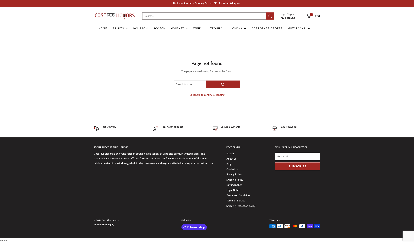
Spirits (118, 28)
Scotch (159, 28)
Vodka (237, 28)
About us (231, 158)
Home (102, 28)
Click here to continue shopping (207, 94)
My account (288, 17)
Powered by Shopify (104, 224)
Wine (197, 28)
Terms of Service (235, 200)
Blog (228, 164)
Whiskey (177, 28)
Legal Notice (233, 190)
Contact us (232, 169)
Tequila (216, 28)
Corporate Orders (267, 28)
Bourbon (140, 28)
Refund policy (234, 184)
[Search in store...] (223, 84)
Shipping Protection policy (240, 205)
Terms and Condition (238, 195)
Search (230, 153)
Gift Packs (297, 28)
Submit (4, 240)
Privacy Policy (234, 174)
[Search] (270, 16)
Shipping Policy (234, 179)
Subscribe (298, 166)
